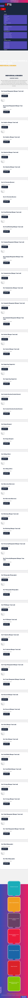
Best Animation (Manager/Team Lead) (9, 152)
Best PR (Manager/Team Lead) (8, 605)
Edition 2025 (7, 47)
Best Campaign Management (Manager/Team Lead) (12, 242)
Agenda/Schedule (8, 26)
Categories (7, 16)
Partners (6, 29)
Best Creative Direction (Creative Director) (11, 394)
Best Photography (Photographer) (9, 575)
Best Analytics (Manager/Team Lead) (9, 122)
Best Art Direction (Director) (7, 182)
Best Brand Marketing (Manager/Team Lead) (11, 212)
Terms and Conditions (11, 993)
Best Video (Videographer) (7, 844)
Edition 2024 (7, 46)
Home (5, 11)
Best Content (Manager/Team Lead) (9, 334)
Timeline (6, 20)
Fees (5, 21)
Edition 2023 (7, 45)
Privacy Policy (18, 993)
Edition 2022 (7, 43)
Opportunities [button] (7, 31)
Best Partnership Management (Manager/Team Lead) (13, 544)
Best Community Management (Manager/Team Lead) (13, 303)
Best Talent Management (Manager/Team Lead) (12, 814)
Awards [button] (5, 14)
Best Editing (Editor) (6, 454)
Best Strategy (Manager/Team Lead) (9, 784)
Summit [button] (5, 24)
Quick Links (24, 997)
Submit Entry (7, 18)
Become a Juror (8, 34)
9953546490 (15, 2)
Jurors (6, 17)
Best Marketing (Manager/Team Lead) (9, 514)
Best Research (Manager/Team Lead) (9, 694)
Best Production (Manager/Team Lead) (10, 635)
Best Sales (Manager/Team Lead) (8, 724)
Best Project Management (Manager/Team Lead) (12, 664)
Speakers (6, 28)
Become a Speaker (8, 33)
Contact (5, 49)
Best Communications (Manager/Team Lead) (11, 273)
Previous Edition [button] (7, 40)
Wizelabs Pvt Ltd (23, 995)
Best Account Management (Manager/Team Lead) (12, 91)
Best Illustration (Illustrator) (8, 484)
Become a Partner (8, 35)
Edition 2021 (7, 42)
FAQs (5, 39)
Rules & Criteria (8, 22)
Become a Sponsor (8, 37)
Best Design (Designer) (6, 424)
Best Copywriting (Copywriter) (8, 364)
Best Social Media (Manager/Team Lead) (10, 754)
